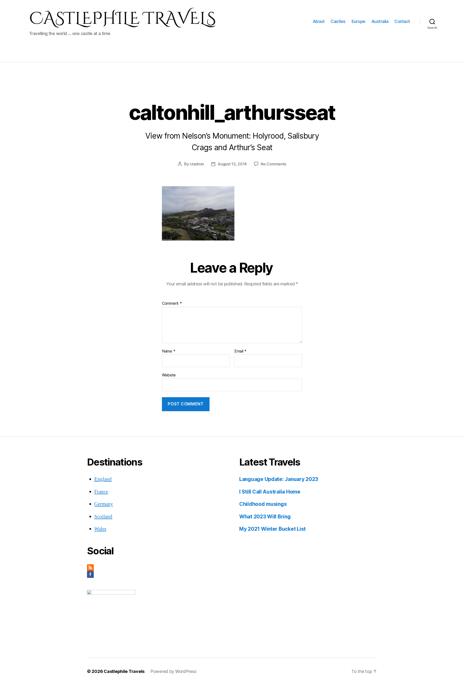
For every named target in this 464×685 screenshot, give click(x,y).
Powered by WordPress (173, 671)
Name (168, 351)
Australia (380, 21)
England (103, 479)
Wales (100, 529)
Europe (358, 21)
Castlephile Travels (124, 671)
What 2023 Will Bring (265, 517)
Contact (402, 21)
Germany (103, 504)
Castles (338, 21)
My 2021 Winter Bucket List (272, 529)
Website (169, 375)
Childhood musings (263, 504)
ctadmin (197, 164)
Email (240, 351)
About (319, 21)
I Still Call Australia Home (269, 492)
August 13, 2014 (232, 164)
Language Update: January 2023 (278, 479)
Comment (172, 303)
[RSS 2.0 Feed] (156, 567)
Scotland (103, 516)
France (101, 491)
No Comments (273, 164)
